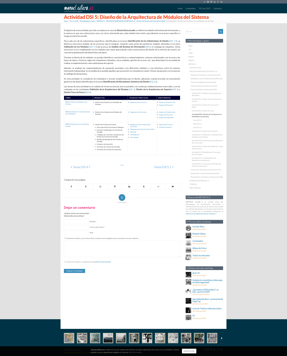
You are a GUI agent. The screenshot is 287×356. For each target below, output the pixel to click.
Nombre (93, 221)
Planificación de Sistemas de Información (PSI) (206, 75)
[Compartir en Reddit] (158, 186)
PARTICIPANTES (195, 188)
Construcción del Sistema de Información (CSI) (206, 170)
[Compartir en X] (86, 186)
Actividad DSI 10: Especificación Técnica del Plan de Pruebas (206, 153)
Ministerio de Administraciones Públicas (200, 214)
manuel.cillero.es (98, 350)
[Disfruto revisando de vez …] (212, 338)
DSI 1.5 (173, 41)
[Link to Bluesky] (208, 1)
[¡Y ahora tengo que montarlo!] (95, 338)
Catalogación (134, 135)
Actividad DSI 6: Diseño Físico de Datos (205, 131)
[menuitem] (180, 8)
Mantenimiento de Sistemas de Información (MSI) (207, 177)
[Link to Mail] (221, 1)
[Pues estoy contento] (69, 338)
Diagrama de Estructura (138, 102)
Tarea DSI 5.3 (197, 127)
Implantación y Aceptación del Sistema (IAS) (205, 173)
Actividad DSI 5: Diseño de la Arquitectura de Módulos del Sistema (136, 17)
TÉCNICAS (193, 184)
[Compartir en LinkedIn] (129, 186)
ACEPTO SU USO (189, 351)
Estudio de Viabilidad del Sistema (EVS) (203, 82)
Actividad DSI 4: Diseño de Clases (203, 111)
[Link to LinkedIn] (214, 1)
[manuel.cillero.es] (78, 8)
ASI (147, 47)
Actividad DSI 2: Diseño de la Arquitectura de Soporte (206, 100)
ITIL (189, 49)
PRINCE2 (191, 60)
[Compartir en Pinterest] (115, 186)
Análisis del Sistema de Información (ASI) (204, 86)
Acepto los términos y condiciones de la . (88, 262)
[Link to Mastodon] (211, 1)
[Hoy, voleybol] (134, 338)
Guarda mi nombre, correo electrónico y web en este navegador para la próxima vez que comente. (102, 238)
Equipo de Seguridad (166, 117)
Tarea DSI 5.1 (197, 120)
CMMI (190, 53)
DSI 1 (132, 89)
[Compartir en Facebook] (71, 186)
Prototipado (134, 137)
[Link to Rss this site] (204, 1)
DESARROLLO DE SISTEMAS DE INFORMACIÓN (206, 79)
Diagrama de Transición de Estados (142, 129)
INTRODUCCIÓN (195, 68)
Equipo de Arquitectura (167, 102)
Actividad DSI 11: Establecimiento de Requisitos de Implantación (204, 159)
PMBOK (191, 57)
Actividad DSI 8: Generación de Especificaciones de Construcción (207, 142)
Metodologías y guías (198, 40)
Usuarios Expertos (165, 127)
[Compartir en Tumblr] (144, 186)
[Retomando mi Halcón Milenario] (186, 338)
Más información (135, 352)
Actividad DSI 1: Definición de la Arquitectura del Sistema (206, 94)
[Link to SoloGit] (218, 1)
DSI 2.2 (153, 81)
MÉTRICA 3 (192, 64)
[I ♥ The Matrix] (199, 338)
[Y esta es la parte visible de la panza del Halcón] (160, 338)
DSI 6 (88, 92)
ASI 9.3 (93, 47)
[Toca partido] (147, 338)
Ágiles (190, 46)
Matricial (133, 132)
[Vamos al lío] (82, 338)
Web (91, 233)
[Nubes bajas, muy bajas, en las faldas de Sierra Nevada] (108, 338)
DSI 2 (175, 89)
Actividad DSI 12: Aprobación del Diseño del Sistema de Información (206, 165)
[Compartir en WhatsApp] (100, 186)
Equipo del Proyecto (166, 105)
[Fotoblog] (221, 338)
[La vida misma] (121, 338)
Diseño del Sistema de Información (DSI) (204, 89)
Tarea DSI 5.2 (197, 124)
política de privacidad (102, 262)
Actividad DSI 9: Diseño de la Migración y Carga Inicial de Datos (207, 147)
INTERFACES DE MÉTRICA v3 (199, 181)
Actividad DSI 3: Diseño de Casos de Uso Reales (205, 106)
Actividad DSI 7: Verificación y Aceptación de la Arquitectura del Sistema (207, 136)
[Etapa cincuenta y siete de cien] (173, 338)
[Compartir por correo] (173, 186)
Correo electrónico (97, 227)
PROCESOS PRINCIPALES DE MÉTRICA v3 (203, 71)
